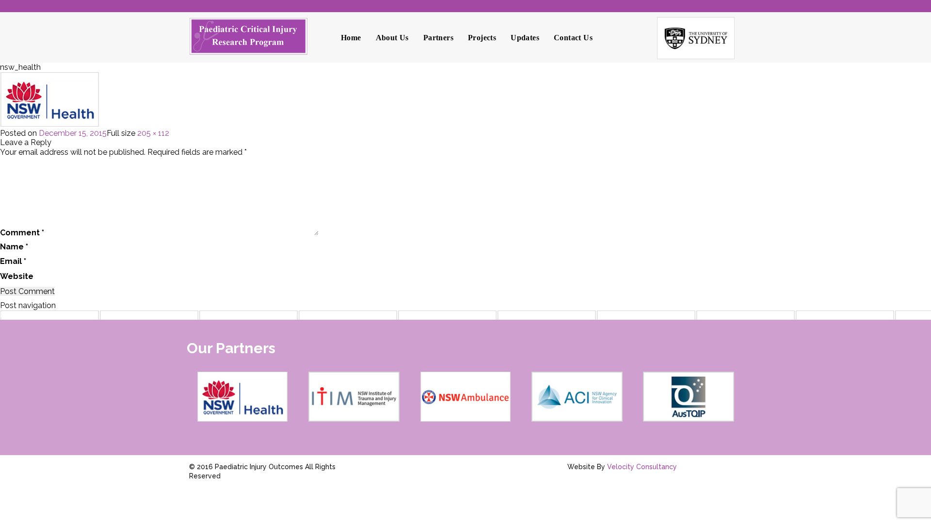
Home (351, 37)
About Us (392, 37)
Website (16, 276)
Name (14, 246)
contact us (573, 37)
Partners (438, 37)
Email (13, 261)
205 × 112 (153, 133)
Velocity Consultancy (642, 467)
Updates (525, 37)
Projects (482, 37)
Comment (22, 232)
